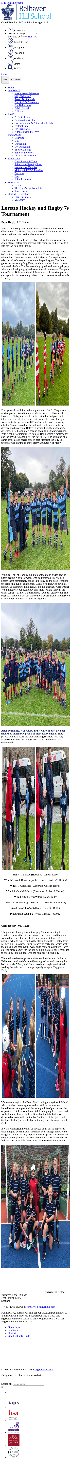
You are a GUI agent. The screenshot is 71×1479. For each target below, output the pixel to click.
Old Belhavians (23, 105)
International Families (26, 167)
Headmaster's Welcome (27, 93)
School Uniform (23, 179)
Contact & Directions (19, 194)
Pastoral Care (21, 126)
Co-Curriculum (22, 146)
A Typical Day (22, 117)
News (18, 185)
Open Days (14, 1327)
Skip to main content (12, 2)
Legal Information (44, 1369)
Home (11, 87)
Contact (5, 74)
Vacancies (20, 199)
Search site (7, 1383)
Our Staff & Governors (27, 102)
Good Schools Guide (19, 1336)
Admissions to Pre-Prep (27, 131)
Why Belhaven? (23, 96)
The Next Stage (23, 149)
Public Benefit (22, 108)
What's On (13, 182)
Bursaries (19, 173)
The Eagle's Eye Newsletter (29, 188)
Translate (32, 36)
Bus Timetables (23, 197)
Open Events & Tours (26, 161)
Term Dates (21, 191)
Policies (19, 111)
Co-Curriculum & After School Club (34, 123)
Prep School (14, 134)
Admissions (14, 158)
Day (17, 140)
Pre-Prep (12, 114)
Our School (14, 90)
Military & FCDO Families (29, 170)
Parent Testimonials (25, 99)
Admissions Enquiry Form (28, 164)
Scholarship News (24, 152)
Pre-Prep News (22, 129)
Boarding (19, 137)
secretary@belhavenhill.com (40, 1306)
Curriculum (20, 143)
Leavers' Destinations (26, 155)
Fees (17, 176)
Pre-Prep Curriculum (25, 120)
